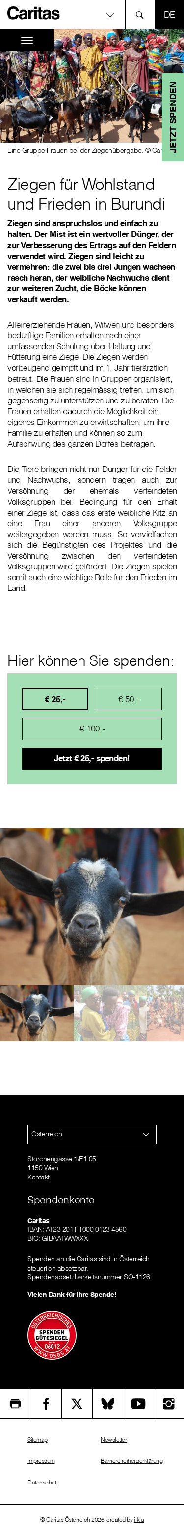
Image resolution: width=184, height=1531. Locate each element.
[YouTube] (138, 1403)
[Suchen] (143, 14)
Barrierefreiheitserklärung (131, 1460)
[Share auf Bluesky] (108, 1403)
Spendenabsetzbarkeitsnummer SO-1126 (88, 1276)
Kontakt (38, 1177)
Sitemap (37, 1439)
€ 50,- (128, 699)
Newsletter (114, 1439)
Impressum (41, 1460)
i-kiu (139, 1519)
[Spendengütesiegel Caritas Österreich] (52, 1334)
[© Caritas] (37, 1013)
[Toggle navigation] (27, 40)
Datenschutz (43, 1482)
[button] (92, 14)
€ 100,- (92, 728)
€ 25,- (55, 699)
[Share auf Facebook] (46, 1403)
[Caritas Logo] (33, 13)
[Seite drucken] (15, 1403)
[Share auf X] (77, 1403)
